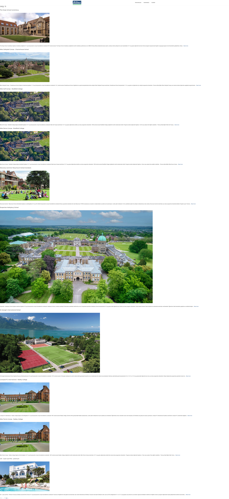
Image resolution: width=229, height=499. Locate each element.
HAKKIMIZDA (146, 2)
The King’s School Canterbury (9, 10)
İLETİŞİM (153, 2)
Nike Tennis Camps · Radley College (11, 419)
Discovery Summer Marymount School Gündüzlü (15, 168)
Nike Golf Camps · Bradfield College (11, 89)
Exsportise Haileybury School (9, 207)
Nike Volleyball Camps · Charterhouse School (14, 49)
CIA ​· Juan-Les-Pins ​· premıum (9, 458)
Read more (186, 45)
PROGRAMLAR (138, 2)
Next (7, 498)
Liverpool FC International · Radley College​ (13, 379)
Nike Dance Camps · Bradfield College (12, 128)
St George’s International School (10, 310)
